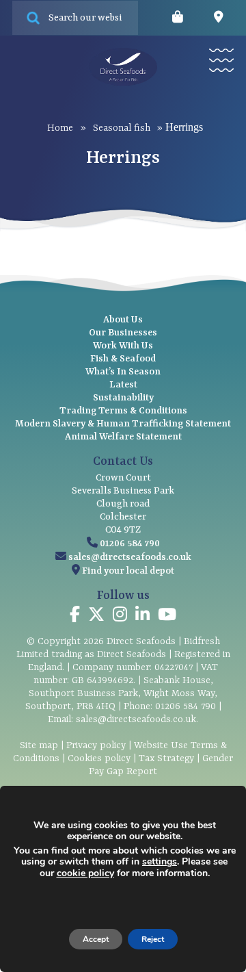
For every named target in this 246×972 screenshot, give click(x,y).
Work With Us (123, 345)
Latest (123, 384)
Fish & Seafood (123, 358)
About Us (123, 319)
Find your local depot (128, 570)
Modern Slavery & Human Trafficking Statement (123, 423)
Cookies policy (99, 758)
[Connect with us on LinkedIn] (142, 617)
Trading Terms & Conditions (123, 410)
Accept (96, 939)
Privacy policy (96, 745)
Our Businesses (123, 332)
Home (60, 128)
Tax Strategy (166, 758)
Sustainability (123, 397)
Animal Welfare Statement (123, 436)
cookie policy (85, 873)
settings (159, 861)
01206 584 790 (130, 543)
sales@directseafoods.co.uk (129, 557)
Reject (152, 939)
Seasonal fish (121, 128)
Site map (39, 745)
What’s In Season (123, 371)
